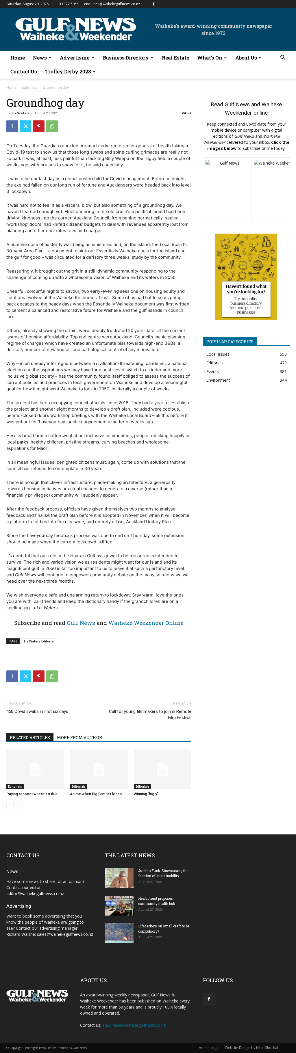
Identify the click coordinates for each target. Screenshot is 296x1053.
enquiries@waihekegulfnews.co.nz (112, 3)
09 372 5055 (69, 3)
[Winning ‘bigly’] (162, 769)
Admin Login (209, 1047)
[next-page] (19, 805)
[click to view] (227, 189)
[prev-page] (10, 805)
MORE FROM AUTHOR (79, 737)
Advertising (75, 57)
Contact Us (23, 71)
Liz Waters (20, 113)
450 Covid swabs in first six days (37, 711)
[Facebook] (153, 4)
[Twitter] (25, 126)
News (40, 57)
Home (17, 57)
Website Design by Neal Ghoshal (251, 1047)
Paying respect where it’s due (32, 794)
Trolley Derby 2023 (68, 71)
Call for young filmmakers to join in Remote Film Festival (150, 714)
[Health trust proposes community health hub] (119, 906)
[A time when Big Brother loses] (98, 769)
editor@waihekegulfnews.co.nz (35, 893)
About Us (246, 57)
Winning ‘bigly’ (146, 794)
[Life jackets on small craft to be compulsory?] (119, 933)
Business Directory (126, 57)
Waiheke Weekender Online (146, 622)
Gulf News (81, 622)
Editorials (29, 87)
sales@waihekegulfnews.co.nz (65, 934)
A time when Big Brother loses (96, 794)
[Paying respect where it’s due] (35, 769)
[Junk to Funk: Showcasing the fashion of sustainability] (119, 878)
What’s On (209, 57)
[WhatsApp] (52, 126)
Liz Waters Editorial (39, 641)
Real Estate (175, 57)
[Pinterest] (39, 126)
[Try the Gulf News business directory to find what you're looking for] (246, 277)
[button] (283, 58)
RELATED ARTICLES (30, 737)
